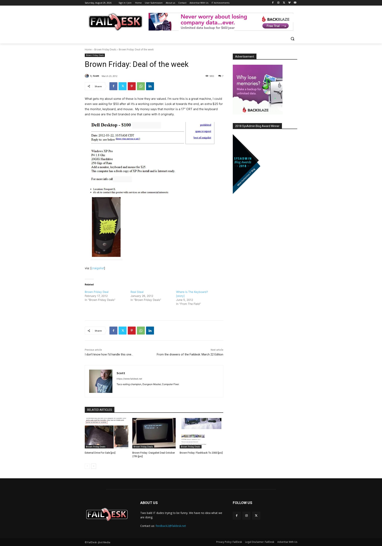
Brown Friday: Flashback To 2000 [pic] (201, 452)
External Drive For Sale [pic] (100, 452)
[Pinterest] (132, 86)
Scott (96, 75)
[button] (292, 38)
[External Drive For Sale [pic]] (106, 433)
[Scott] (87, 76)
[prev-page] (87, 466)
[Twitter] (284, 3)
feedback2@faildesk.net (171, 526)
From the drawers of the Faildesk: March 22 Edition (190, 354)
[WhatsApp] (141, 86)
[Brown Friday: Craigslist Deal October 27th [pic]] (154, 433)
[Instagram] (278, 3)
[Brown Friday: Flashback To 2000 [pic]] (201, 433)
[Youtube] (295, 3)
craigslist (97, 268)
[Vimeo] (289, 3)
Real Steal (137, 292)
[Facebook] (273, 3)
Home (88, 49)
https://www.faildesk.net (129, 378)
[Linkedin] (150, 86)
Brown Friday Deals (105, 49)
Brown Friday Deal (96, 292)
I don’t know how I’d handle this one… (109, 354)
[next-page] (93, 466)
